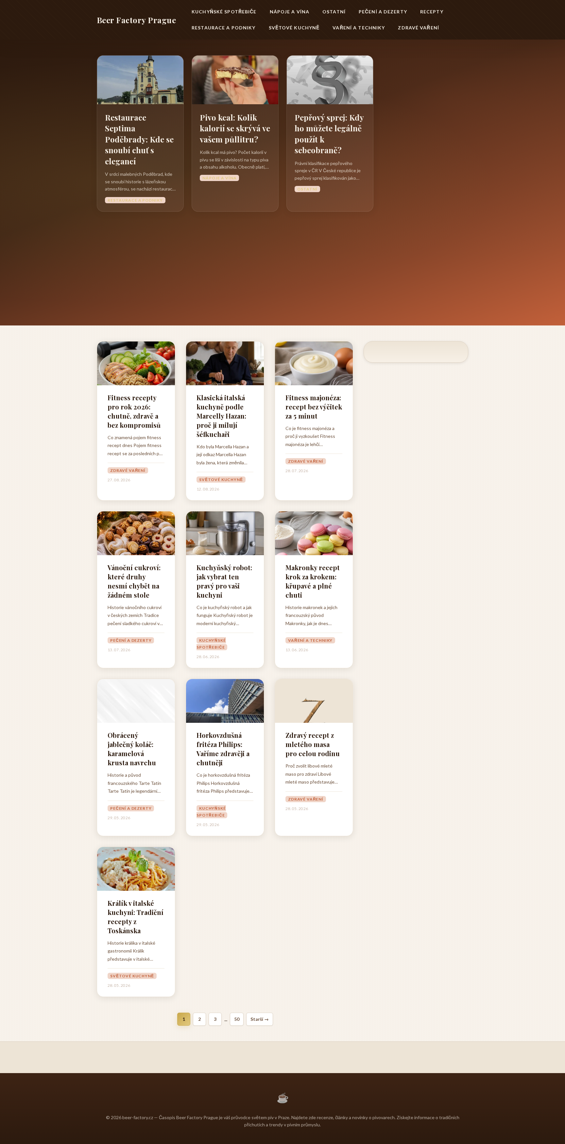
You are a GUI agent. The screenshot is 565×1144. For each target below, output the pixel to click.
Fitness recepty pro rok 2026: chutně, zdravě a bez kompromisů (134, 411)
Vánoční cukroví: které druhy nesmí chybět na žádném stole (134, 581)
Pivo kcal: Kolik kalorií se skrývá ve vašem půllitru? (235, 128)
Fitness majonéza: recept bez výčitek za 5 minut (313, 406)
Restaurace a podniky (223, 27)
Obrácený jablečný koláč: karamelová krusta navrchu (132, 749)
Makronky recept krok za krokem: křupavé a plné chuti (312, 581)
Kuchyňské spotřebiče (224, 11)
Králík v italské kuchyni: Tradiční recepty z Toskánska (135, 917)
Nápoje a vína (290, 11)
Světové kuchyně (294, 27)
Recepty (431, 11)
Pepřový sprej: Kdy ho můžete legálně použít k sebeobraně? (329, 134)
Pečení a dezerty (383, 11)
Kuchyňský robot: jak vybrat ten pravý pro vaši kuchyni (224, 581)
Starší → (259, 1019)
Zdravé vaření (418, 27)
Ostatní (334, 11)
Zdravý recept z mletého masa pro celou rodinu (312, 744)
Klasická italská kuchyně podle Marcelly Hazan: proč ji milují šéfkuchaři (221, 416)
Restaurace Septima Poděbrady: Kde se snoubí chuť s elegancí (139, 139)
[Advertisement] (282, 261)
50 (236, 1019)
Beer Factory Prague (136, 20)
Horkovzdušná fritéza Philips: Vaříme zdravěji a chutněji (223, 749)
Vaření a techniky (359, 27)
